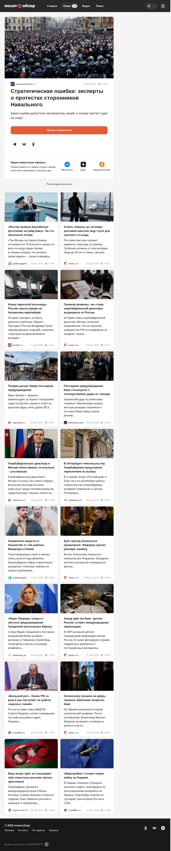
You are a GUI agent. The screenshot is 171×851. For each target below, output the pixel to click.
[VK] (154, 828)
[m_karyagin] (12, 84)
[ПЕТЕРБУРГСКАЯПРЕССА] (10, 655)
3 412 (107, 345)
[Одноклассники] (145, 828)
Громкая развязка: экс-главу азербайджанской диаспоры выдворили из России (84, 308)
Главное (52, 6)
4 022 (51, 345)
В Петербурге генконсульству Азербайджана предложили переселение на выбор (84, 467)
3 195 (51, 500)
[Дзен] (163, 828)
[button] (15, 144)
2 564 (107, 577)
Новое (69, 6)
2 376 (51, 732)
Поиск (100, 6)
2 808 (51, 577)
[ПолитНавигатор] (10, 264)
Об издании (38, 830)
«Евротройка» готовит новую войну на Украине (84, 775)
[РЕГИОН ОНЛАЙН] (65, 264)
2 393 (107, 655)
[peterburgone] (65, 423)
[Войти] (163, 6)
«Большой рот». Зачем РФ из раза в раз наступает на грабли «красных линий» (29, 700)
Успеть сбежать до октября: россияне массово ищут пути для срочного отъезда (87, 231)
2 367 (107, 732)
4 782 (51, 263)
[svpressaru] (10, 423)
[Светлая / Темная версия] (152, 6)
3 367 (51, 422)
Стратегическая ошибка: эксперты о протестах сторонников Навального (57, 97)
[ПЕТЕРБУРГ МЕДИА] (65, 500)
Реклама (9, 830)
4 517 (107, 263)
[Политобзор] (20, 6)
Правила (53, 830)
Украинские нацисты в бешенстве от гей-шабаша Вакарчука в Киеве (26, 545)
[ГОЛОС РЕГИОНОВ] (10, 810)
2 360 (51, 810)
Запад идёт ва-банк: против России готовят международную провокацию (86, 622)
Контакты (23, 830)
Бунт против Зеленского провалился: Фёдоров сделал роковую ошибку (85, 545)
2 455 (51, 655)
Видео (86, 6)
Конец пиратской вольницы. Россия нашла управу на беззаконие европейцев (27, 308)
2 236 (107, 810)
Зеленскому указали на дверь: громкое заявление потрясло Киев (85, 700)
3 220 (107, 422)
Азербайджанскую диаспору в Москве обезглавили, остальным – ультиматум (31, 467)
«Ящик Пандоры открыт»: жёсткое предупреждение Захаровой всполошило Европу (30, 622)
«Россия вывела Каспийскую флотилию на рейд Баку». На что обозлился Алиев (31, 231)
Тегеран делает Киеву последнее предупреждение (30, 388)
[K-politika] (10, 733)
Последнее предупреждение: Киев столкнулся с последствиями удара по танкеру (87, 390)
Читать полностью (59, 130)
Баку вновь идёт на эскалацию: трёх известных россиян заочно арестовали (30, 777)
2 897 (107, 500)
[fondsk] (10, 345)
